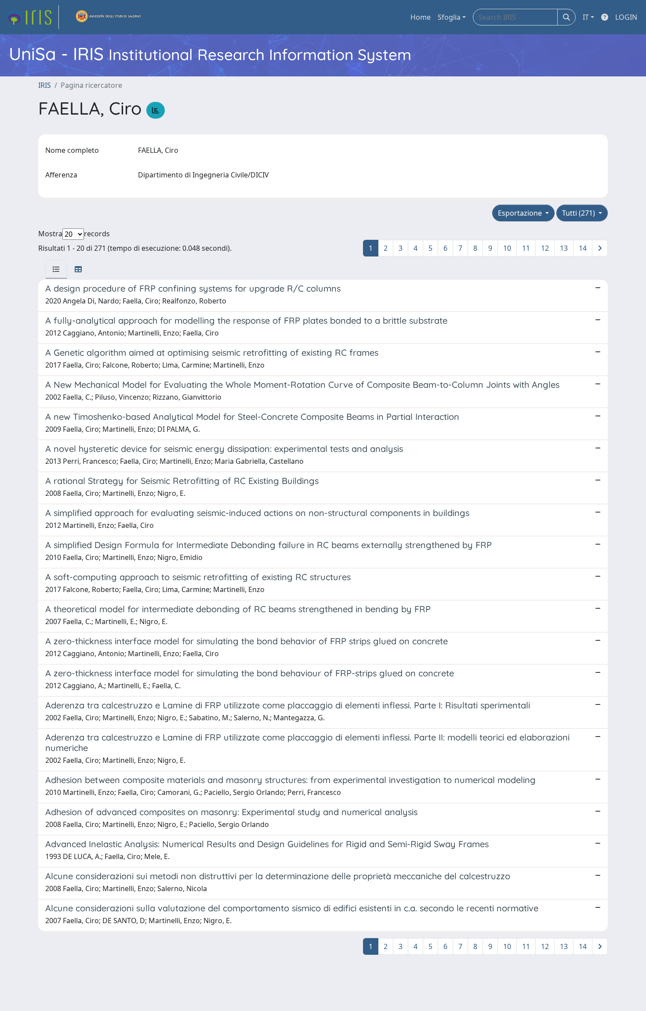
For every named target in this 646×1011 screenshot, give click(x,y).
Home (420, 17)
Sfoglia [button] (449, 17)
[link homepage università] (108, 17)
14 (583, 248)
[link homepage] (32, 17)
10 (507, 248)
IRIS (44, 85)
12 (545, 248)
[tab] (56, 269)
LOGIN (626, 17)
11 (526, 248)
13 (564, 248)
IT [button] (586, 17)
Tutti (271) (579, 213)
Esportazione (521, 213)
